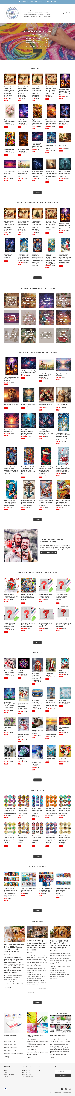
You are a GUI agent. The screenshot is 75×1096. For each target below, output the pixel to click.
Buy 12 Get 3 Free (26, 1074)
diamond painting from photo (34, 974)
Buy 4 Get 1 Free (26, 1070)
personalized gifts (8, 981)
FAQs (40, 1070)
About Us (6, 1070)
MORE (6, 1056)
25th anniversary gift (32, 968)
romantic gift (43, 982)
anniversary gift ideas (32, 970)
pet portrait (61, 976)
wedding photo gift (41, 988)
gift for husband (38, 978)
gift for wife (29, 980)
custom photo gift (42, 970)
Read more (8, 987)
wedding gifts (19, 983)
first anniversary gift (40, 976)
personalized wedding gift (33, 982)
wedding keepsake (31, 988)
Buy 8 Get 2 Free (26, 1072)
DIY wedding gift (31, 976)
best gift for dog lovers (55, 966)
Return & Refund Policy (9, 1074)
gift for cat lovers (61, 972)
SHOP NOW (37, 50)
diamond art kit (30, 972)
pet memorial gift (54, 976)
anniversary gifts (8, 975)
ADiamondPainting (57, 1092)
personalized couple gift (38, 980)
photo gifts (6, 983)
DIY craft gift (53, 972)
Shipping (6, 1076)
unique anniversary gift (32, 984)
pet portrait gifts (17, 981)
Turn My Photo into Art (48, 552)
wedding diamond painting (33, 986)
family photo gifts (8, 977)
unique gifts (12, 983)
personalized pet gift (55, 974)
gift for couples (30, 978)
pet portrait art (53, 978)
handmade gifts (16, 977)
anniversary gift (41, 968)
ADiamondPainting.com (66, 1092)
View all (37, 192)
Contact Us (6, 1072)
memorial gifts (14, 979)
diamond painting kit (17, 975)
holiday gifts (7, 979)
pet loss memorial (65, 974)
